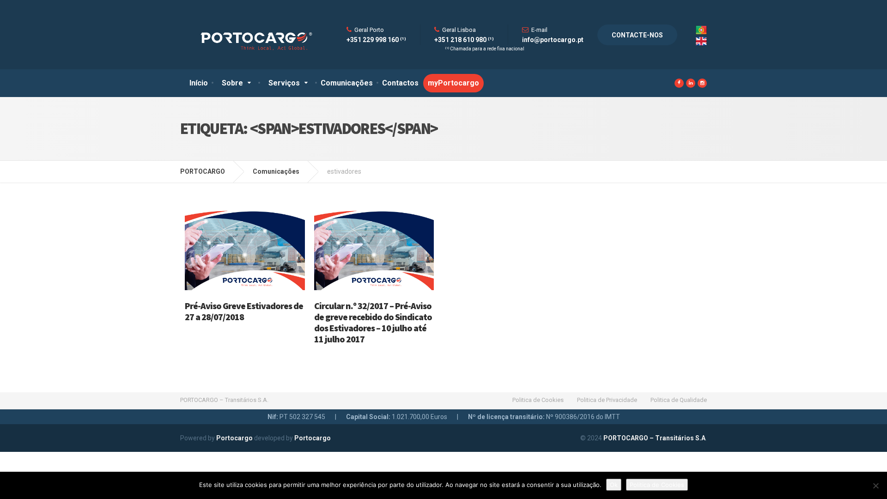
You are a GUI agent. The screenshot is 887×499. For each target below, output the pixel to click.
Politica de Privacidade (607, 399)
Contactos (400, 83)
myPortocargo (453, 83)
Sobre (232, 83)
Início (198, 83)
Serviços (284, 83)
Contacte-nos (637, 35)
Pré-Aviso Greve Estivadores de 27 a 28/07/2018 (244, 311)
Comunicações (347, 83)
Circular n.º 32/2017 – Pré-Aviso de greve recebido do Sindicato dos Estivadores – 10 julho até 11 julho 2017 (373, 322)
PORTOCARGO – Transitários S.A (654, 438)
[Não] (875, 485)
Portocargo (234, 438)
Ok (614, 484)
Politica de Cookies (538, 399)
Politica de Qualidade (678, 399)
